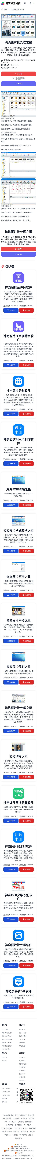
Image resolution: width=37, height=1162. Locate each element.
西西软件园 (28, 1122)
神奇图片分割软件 (18, 391)
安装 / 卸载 (22, 1033)
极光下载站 (18, 1125)
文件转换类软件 (7, 1046)
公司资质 (22, 1067)
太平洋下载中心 (7, 1132)
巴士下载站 (27, 1125)
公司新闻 (4, 1057)
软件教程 (22, 1029)
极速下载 (19, 74)
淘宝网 (30, 1135)
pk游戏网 (15, 1135)
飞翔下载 (17, 1128)
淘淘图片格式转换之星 (18, 530)
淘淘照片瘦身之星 (18, 577)
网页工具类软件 (7, 1039)
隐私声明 (22, 1074)
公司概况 (22, 1057)
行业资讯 (4, 1061)
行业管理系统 (6, 1049)
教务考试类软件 (7, 1036)
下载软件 (19, 249)
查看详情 (12, 310)
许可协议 (22, 1070)
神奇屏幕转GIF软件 (19, 991)
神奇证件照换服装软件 (18, 803)
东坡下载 (21, 1122)
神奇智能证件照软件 (18, 287)
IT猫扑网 (7, 1135)
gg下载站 (16, 1118)
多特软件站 (32, 1128)
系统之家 (31, 1118)
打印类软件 (5, 1029)
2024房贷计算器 (8, 1115)
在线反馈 (22, 1046)
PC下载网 (24, 1118)
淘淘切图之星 (18, 756)
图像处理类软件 (7, 1033)
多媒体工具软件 (7, 1043)
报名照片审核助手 (21, 1115)
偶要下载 (32, 1132)
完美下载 (16, 1132)
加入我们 (22, 1080)
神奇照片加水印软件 (18, 846)
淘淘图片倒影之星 (18, 666)
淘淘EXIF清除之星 (18, 489)
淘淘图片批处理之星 (18, 708)
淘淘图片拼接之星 (18, 620)
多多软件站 (24, 1132)
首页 (5, 9)
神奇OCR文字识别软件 (18, 897)
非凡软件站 (23, 1135)
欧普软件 (7, 1122)
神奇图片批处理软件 (18, 945)
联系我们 (22, 1061)
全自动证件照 (7, 1118)
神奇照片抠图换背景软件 (18, 338)
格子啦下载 (9, 1125)
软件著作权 (23, 1064)
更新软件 (22, 1043)
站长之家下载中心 (6, 1128)
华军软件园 (18, 1138)
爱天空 (14, 1122)
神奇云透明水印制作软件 (18, 441)
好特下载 (31, 1115)
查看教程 (19, 84)
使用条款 (22, 1077)
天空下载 (24, 1128)
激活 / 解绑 (22, 1036)
